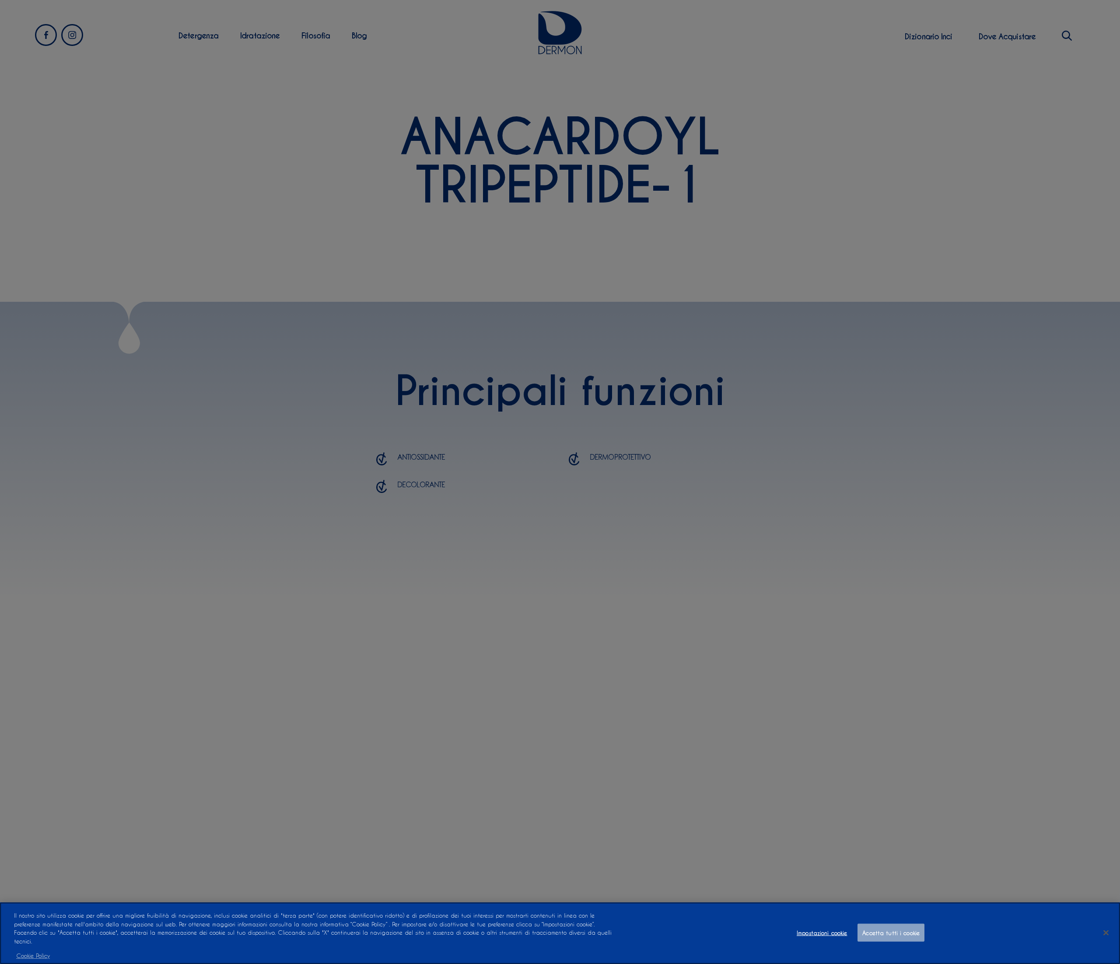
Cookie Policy (33, 955)
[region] (560, 933)
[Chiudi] (1106, 932)
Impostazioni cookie (822, 932)
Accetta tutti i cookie (891, 932)
